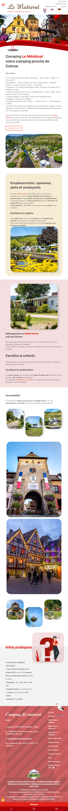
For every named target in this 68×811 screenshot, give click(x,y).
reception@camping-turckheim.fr (20, 738)
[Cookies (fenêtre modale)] (3, 800)
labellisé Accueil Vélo (24, 379)
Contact (63, 6)
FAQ (49, 757)
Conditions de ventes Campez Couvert (21, 781)
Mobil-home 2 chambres (53, 727)
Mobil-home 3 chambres (53, 733)
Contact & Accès (54, 754)
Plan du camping (54, 761)
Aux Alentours (53, 750)
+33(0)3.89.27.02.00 (51, 6)
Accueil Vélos (53, 746)
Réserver (34, 804)
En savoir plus (13, 128)
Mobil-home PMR (54, 738)
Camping (51, 716)
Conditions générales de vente (47, 781)
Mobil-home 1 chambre (53, 721)
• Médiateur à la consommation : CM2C (44, 784)
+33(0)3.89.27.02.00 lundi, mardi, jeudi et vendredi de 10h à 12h (22, 732)
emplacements (22, 193)
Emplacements (53, 742)
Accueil (51, 712)
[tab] (14, 427)
